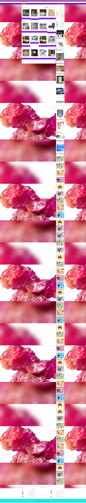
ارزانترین (45, 7)
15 (37, 62)
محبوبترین (51, 7)
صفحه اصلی (63, 3)
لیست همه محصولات (59, 3)
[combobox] (60, 9)
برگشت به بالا (42, 486)
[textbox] (60, 9)
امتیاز (49, 7)
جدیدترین (47, 7)
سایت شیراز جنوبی (39, 501)
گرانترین (42, 7)
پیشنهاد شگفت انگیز (24, 3)
